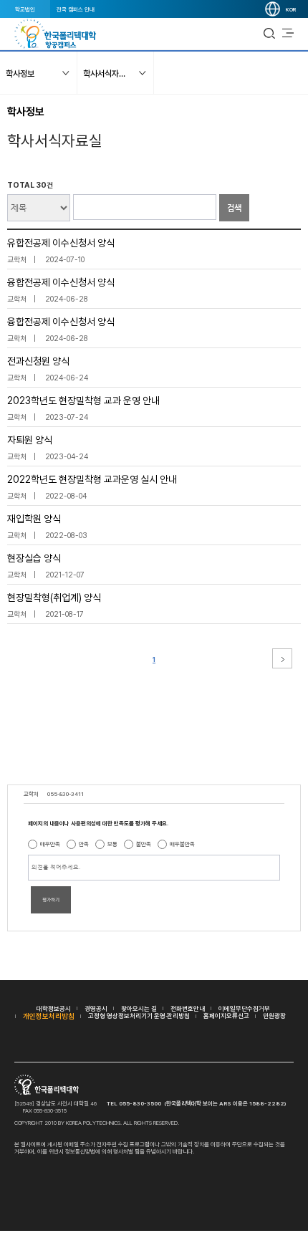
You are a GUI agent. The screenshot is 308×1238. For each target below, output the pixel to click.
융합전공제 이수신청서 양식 (61, 282)
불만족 (143, 844)
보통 (112, 844)
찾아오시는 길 (139, 1008)
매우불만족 (182, 844)
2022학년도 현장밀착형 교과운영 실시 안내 (92, 479)
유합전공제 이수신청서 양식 (61, 243)
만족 (84, 844)
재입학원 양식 (34, 518)
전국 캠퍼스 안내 (76, 9)
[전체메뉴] (288, 33)
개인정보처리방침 (48, 1016)
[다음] (282, 658)
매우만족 (50, 844)
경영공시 (96, 1008)
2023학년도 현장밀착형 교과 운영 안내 (83, 400)
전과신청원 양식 (38, 361)
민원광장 (274, 1015)
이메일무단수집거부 (244, 1008)
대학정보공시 (54, 1008)
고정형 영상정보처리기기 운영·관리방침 (139, 1015)
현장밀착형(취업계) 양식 (54, 597)
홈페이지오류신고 (226, 1015)
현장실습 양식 (34, 558)
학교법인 (25, 9)
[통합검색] (269, 33)
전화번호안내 (187, 1008)
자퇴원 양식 (29, 440)
